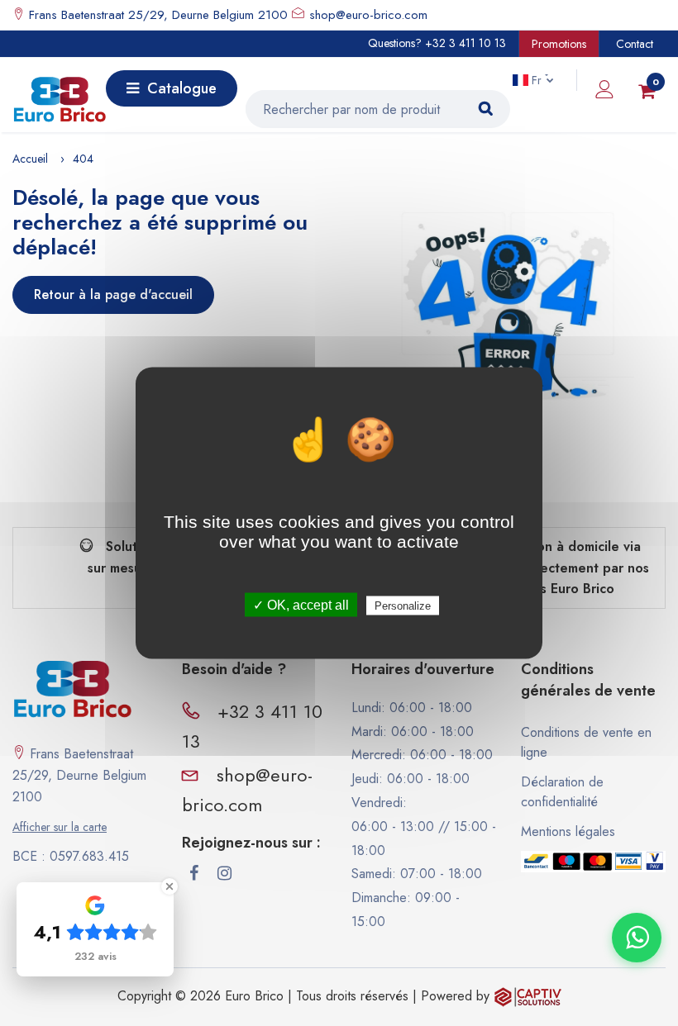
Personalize (403, 606)
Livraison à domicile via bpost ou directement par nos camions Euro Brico (556, 567)
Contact (634, 44)
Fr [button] (536, 80)
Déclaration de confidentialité (562, 791)
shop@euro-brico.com (368, 15)
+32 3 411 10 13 (465, 43)
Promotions (559, 44)
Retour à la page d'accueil (113, 294)
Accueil (30, 158)
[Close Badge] (169, 886)
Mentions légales (568, 831)
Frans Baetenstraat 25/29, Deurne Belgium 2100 (156, 15)
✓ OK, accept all (301, 605)
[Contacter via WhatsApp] (636, 937)
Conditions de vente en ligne (586, 742)
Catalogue (182, 88)
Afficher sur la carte (59, 827)
